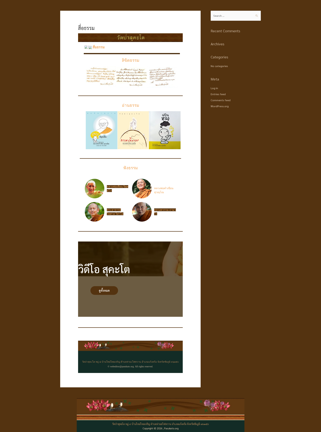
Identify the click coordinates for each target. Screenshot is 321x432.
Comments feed (221, 100)
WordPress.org (220, 106)
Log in (214, 88)
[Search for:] (236, 15)
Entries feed (218, 94)
